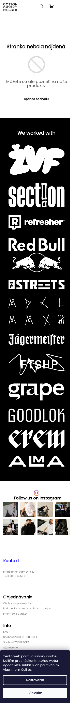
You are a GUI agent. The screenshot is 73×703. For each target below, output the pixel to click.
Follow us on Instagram (37, 498)
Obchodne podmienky (17, 603)
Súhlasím (35, 693)
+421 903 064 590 (14, 576)
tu (29, 669)
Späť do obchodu (36, 99)
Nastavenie (35, 680)
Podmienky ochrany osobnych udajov (27, 608)
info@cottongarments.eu (18, 571)
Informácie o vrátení (15, 613)
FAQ (5, 631)
